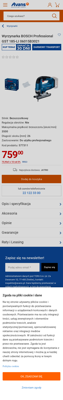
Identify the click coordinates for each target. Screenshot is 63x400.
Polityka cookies (11, 366)
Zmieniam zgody (31, 387)
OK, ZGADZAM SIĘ (31, 376)
